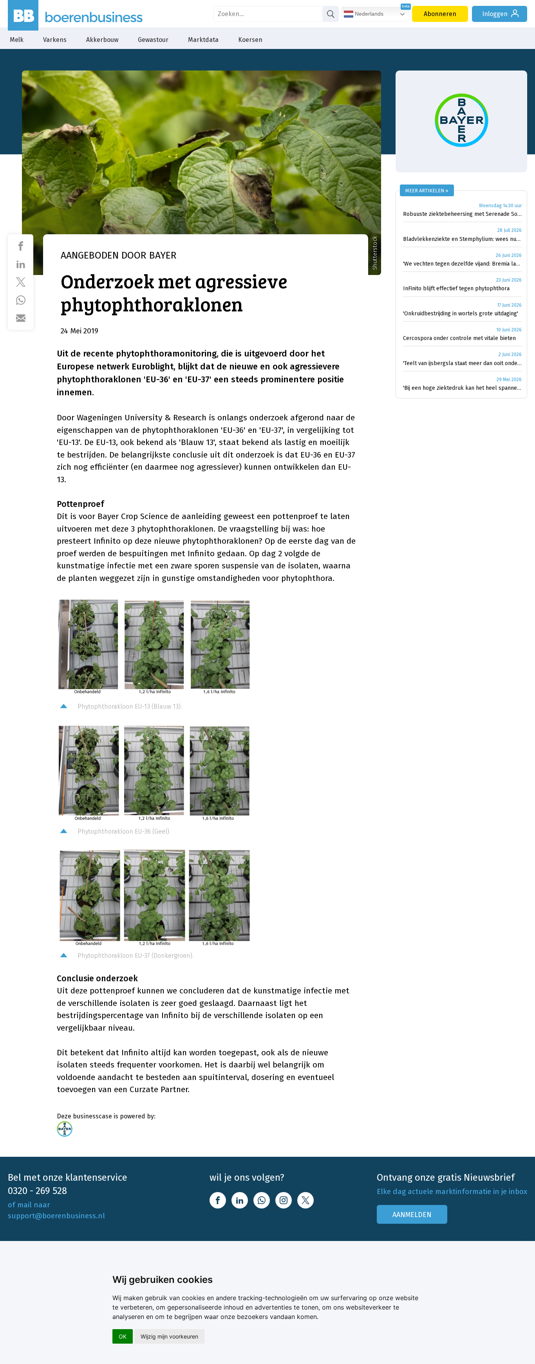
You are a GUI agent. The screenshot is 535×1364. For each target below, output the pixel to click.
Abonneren (440, 14)
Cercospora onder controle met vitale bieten (459, 338)
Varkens (55, 39)
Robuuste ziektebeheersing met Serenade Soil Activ (462, 214)
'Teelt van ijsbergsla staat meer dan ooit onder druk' (462, 363)
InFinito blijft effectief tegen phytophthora (456, 288)
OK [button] (123, 1336)
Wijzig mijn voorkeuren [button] (169, 1336)
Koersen (250, 39)
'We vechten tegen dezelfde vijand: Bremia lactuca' (462, 263)
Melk (16, 39)
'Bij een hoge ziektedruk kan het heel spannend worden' (462, 388)
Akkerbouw (102, 39)
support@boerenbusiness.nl (56, 1215)
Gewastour (153, 39)
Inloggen (495, 14)
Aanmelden (412, 1214)
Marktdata (203, 39)
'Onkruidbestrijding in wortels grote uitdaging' (460, 313)
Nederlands (368, 14)
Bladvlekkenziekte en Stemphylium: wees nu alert (462, 239)
